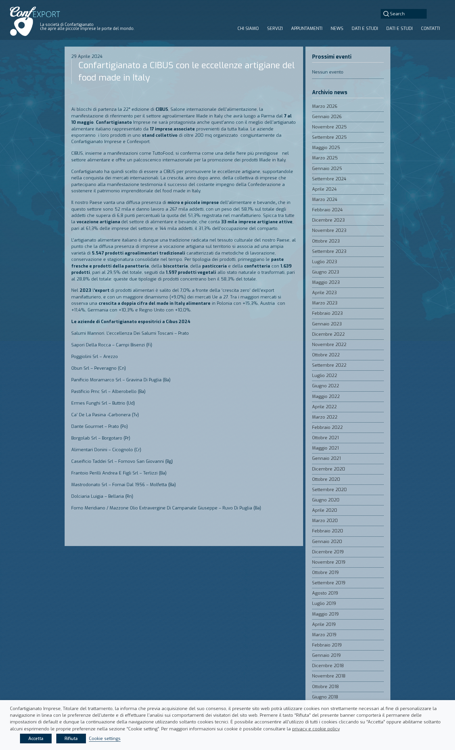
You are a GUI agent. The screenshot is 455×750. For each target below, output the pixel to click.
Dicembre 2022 (328, 334)
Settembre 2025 (329, 137)
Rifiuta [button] (71, 738)
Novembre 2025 (329, 127)
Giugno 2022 (325, 386)
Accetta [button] (35, 738)
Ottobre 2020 (326, 479)
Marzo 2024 (324, 199)
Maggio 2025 (326, 147)
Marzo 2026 (324, 106)
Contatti (430, 28)
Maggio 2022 (326, 396)
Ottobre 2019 (325, 572)
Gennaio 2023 (327, 324)
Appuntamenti (306, 28)
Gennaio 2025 (327, 168)
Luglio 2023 (324, 262)
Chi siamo (248, 28)
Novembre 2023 (329, 230)
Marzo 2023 (324, 303)
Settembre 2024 (329, 179)
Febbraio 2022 (327, 427)
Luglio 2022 (324, 375)
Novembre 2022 (329, 344)
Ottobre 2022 (326, 355)
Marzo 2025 (325, 158)
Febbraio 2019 (327, 645)
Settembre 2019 (328, 583)
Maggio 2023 (326, 282)
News (337, 28)
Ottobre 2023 (326, 241)
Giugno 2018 (325, 697)
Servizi (275, 28)
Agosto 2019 (325, 593)
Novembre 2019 (328, 562)
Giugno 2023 (325, 272)
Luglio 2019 (324, 603)
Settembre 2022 (329, 365)
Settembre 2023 (329, 251)
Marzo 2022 (324, 417)
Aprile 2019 (324, 624)
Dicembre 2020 (328, 469)
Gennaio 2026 (327, 116)
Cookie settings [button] (105, 738)
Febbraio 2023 (327, 313)
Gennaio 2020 (327, 541)
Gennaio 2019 (326, 655)
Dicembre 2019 (328, 552)
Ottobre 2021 (325, 438)
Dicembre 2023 (328, 220)
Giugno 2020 (325, 500)
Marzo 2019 (324, 635)
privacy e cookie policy (316, 729)
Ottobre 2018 (325, 686)
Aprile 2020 (324, 510)
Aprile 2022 (324, 407)
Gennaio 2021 (326, 458)
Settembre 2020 (329, 489)
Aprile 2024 (324, 189)
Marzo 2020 (325, 520)
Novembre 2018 (328, 676)
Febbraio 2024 (327, 210)
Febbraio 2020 (327, 531)
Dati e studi (365, 28)
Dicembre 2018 (328, 665)
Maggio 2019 (325, 614)
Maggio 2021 (325, 448)
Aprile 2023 (324, 292)
